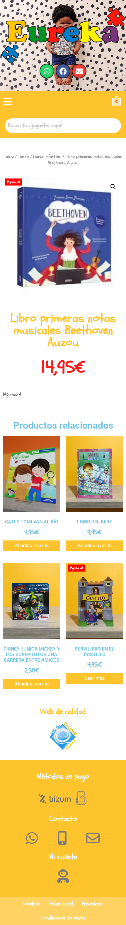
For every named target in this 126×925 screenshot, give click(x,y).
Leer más (95, 678)
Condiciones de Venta (63, 917)
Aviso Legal (61, 903)
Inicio (9, 157)
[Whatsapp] (47, 71)
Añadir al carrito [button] (32, 545)
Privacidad (92, 903)
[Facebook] (63, 71)
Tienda (23, 157)
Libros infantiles (47, 157)
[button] (8, 102)
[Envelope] (79, 71)
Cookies (31, 903)
